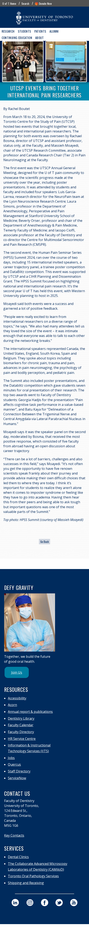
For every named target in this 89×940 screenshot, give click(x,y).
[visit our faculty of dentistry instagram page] (30, 902)
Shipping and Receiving (26, 883)
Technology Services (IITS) (28, 751)
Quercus (14, 764)
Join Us (16, 672)
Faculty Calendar (20, 725)
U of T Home (9, 3)
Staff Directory (19, 771)
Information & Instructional (29, 745)
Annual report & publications (30, 711)
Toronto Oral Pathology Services (33, 876)
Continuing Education (17, 37)
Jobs (11, 758)
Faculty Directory (21, 732)
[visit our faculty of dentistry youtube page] (73, 902)
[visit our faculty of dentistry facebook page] (44, 902)
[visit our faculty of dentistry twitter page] (59, 902)
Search (25, 3)
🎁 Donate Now (43, 3)
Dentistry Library (21, 718)
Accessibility (17, 698)
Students (24, 31)
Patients (40, 31)
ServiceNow (17, 778)
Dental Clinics (18, 857)
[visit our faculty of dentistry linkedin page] (15, 902)
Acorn (12, 705)
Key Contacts (14, 835)
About (39, 37)
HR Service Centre (22, 738)
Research (8, 31)
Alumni (54, 31)
